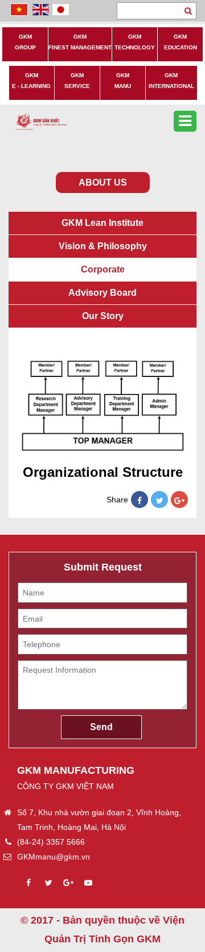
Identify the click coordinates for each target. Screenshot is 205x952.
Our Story (103, 316)
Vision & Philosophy (103, 246)
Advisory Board (102, 292)
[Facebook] (139, 500)
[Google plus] (68, 882)
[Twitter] (159, 500)
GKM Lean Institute (103, 223)
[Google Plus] (179, 500)
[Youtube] (88, 882)
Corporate (103, 269)
